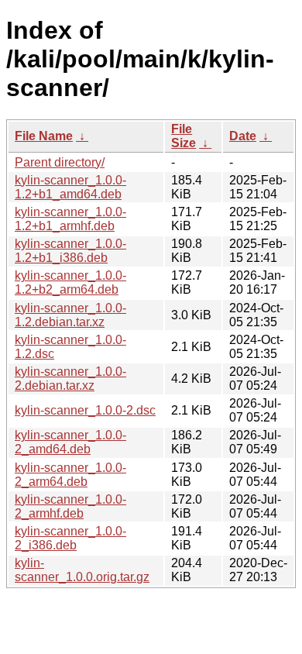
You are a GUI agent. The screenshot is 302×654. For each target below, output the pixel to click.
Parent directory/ (60, 162)
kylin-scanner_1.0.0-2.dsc (85, 410)
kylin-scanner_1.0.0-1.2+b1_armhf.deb (70, 218)
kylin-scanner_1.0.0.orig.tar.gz (82, 569)
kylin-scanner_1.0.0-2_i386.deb (70, 538)
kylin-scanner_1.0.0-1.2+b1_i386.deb (70, 250)
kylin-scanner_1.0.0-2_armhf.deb (70, 506)
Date (242, 136)
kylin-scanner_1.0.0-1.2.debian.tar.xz (70, 315)
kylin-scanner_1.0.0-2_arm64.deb (70, 474)
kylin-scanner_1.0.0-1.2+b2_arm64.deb (70, 282)
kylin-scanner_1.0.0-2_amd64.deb (70, 442)
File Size (183, 136)
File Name (44, 136)
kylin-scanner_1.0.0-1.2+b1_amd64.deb (70, 187)
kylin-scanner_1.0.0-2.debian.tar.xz (70, 378)
